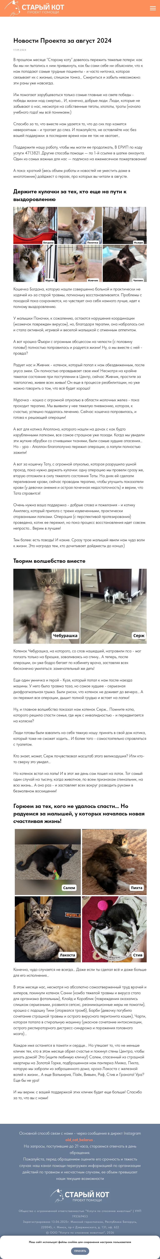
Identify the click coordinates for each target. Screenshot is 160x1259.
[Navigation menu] (153, 8)
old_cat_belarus (79, 1139)
